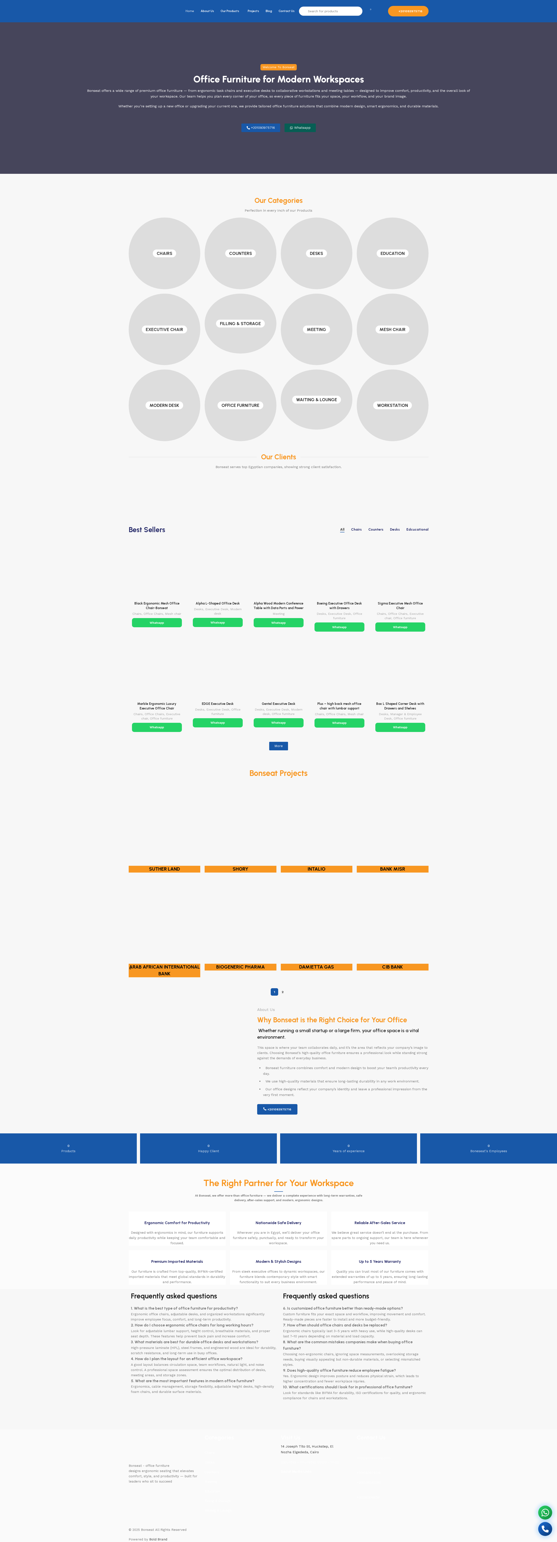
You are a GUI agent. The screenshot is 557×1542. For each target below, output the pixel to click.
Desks (316, 253)
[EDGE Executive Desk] (218, 671)
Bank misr (392, 869)
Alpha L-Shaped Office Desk (218, 603)
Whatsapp (157, 622)
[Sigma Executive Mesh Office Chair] (400, 570)
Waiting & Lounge (316, 399)
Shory (240, 869)
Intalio (316, 869)
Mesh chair (393, 329)
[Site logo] (138, 11)
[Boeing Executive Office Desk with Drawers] (339, 570)
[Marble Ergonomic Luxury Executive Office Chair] (157, 671)
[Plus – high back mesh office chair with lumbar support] (339, 671)
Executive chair (164, 329)
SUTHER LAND (164, 869)
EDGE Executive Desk (218, 704)
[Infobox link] (177, 1228)
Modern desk (164, 405)
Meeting (316, 329)
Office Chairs (153, 613)
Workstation (392, 405)
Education (393, 253)
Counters (240, 253)
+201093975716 (410, 11)
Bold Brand (158, 1539)
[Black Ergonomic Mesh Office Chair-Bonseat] (157, 570)
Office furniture (240, 405)
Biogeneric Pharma (240, 967)
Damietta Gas (316, 967)
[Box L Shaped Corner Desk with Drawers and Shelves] (400, 671)
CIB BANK (392, 967)
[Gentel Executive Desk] (279, 671)
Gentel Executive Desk (278, 704)
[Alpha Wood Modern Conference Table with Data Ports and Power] (279, 570)
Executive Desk (216, 609)
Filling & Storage (240, 323)
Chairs (164, 253)
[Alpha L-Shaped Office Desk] (218, 570)
